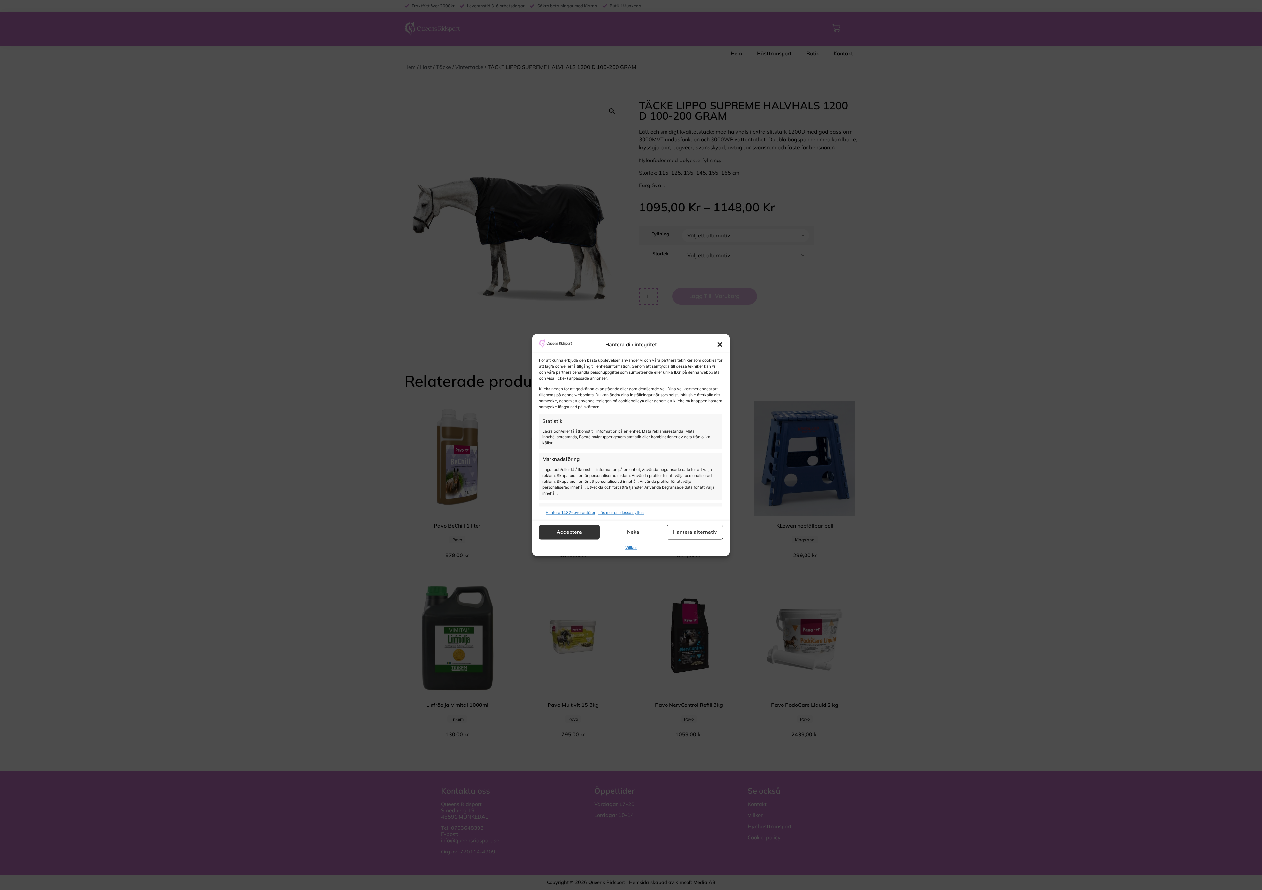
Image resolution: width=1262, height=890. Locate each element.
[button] (719, 344)
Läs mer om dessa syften (621, 512)
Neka (633, 532)
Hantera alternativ (695, 532)
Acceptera (569, 532)
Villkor (631, 547)
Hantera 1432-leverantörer (570, 512)
